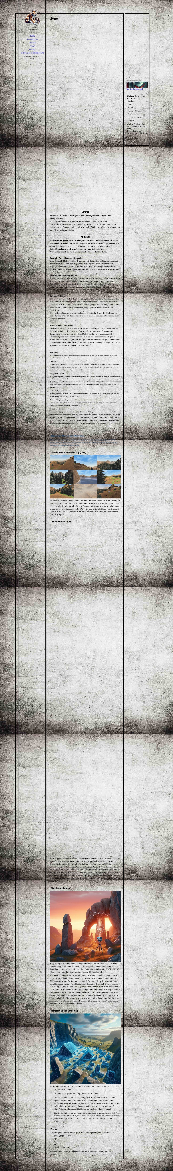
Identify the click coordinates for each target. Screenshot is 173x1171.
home (32, 36)
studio (32, 43)
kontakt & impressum (32, 53)
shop (32, 46)
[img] (32, 16)
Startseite (27, 57)
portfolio (32, 39)
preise (32, 50)
